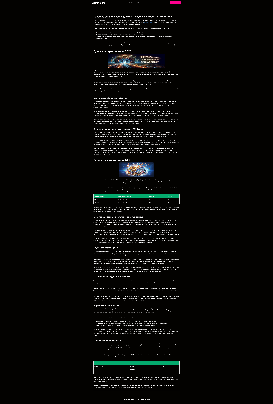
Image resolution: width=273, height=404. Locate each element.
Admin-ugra (98, 3)
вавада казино (148, 22)
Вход (138, 2)
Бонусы (143, 2)
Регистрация (131, 2)
